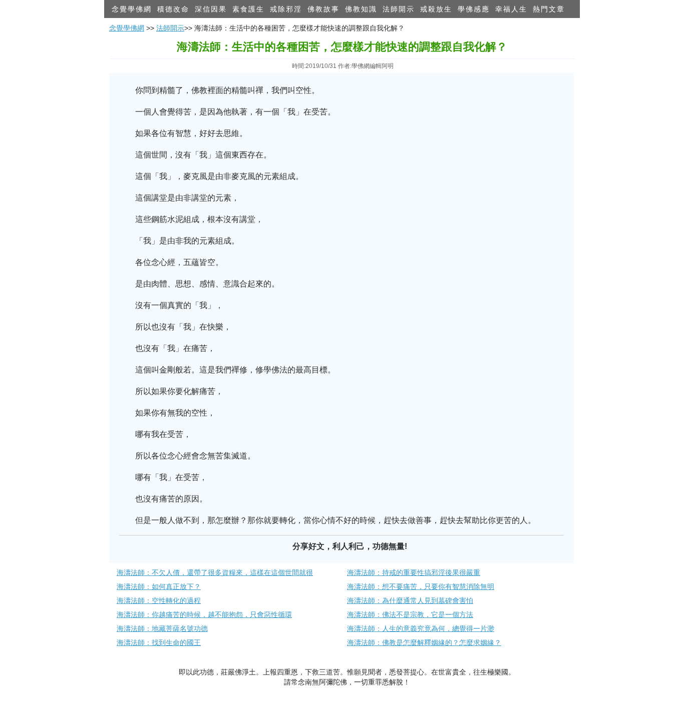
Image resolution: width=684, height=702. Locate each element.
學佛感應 (474, 9)
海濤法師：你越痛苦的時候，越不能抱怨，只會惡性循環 (204, 614)
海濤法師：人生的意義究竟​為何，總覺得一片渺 (420, 628)
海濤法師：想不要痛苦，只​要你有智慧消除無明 (420, 586)
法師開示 (399, 9)
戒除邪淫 (286, 9)
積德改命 (173, 9)
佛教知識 (361, 9)
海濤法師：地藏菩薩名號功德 (162, 628)
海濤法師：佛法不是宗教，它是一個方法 (410, 614)
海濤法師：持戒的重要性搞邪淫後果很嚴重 (413, 572)
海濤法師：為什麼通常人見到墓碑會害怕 (410, 600)
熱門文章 (549, 9)
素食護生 (248, 9)
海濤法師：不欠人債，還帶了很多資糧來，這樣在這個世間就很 (215, 572)
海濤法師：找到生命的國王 (159, 642)
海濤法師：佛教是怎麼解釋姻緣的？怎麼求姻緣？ (424, 642)
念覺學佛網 (132, 9)
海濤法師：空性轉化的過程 (159, 600)
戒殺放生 (436, 9)
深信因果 (211, 9)
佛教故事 (323, 9)
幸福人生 (511, 9)
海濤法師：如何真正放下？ (159, 586)
